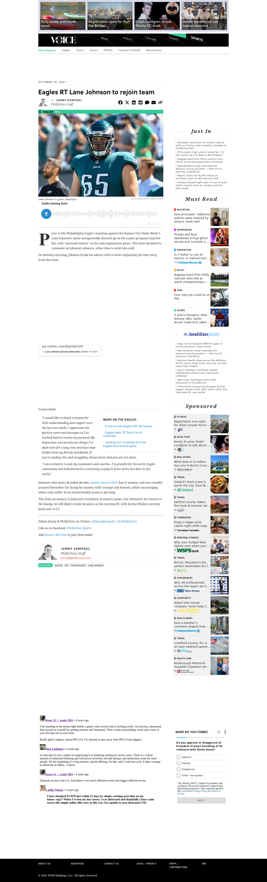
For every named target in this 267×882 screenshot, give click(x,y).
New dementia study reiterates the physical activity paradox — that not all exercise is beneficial (199, 168)
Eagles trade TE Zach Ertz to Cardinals (122, 434)
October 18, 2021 (89, 351)
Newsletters (153, 50)
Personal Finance (188, 537)
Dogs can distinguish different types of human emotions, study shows (199, 345)
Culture (150, 38)
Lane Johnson (95, 565)
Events (174, 39)
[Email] (154, 103)
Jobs (179, 290)
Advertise (77, 863)
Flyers (80, 50)
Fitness (181, 416)
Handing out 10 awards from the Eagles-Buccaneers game (124, 444)
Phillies (108, 50)
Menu (44, 40)
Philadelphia (78, 565)
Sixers (94, 50)
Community (184, 598)
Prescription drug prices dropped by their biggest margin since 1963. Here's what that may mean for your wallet (201, 389)
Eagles (66, 50)
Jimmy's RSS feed (55, 535)
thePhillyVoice (127, 521)
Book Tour (183, 436)
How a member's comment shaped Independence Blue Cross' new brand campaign (197, 372)
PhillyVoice (63, 40)
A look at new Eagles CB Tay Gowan (128, 426)
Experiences (184, 229)
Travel (181, 477)
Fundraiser (184, 517)
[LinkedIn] (134, 103)
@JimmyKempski (103, 521)
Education (183, 209)
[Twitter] (127, 103)
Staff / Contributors (178, 865)
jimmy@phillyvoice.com (76, 558)
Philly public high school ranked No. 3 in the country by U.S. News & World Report (200, 153)
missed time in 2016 (104, 482)
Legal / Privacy (146, 863)
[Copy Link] (160, 103)
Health (127, 39)
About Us (44, 863)
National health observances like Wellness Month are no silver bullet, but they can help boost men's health (201, 363)
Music (180, 270)
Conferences (185, 577)
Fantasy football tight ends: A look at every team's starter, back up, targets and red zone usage (201, 185)
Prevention (184, 249)
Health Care (184, 658)
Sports (197, 38)
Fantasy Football (129, 50)
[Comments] (147, 103)
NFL (57, 112)
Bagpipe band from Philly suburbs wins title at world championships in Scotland (199, 160)
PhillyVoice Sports (79, 528)
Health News (184, 618)
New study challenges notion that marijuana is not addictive (196, 381)
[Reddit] (140, 103)
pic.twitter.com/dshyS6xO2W (62, 346)
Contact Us (111, 863)
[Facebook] (120, 103)
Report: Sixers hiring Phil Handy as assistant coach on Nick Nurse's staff (197, 177)
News (104, 38)
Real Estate (184, 457)
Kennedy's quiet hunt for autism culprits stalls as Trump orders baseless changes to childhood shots (201, 145)
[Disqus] (100, 665)
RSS (204, 863)
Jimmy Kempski (69, 100)
